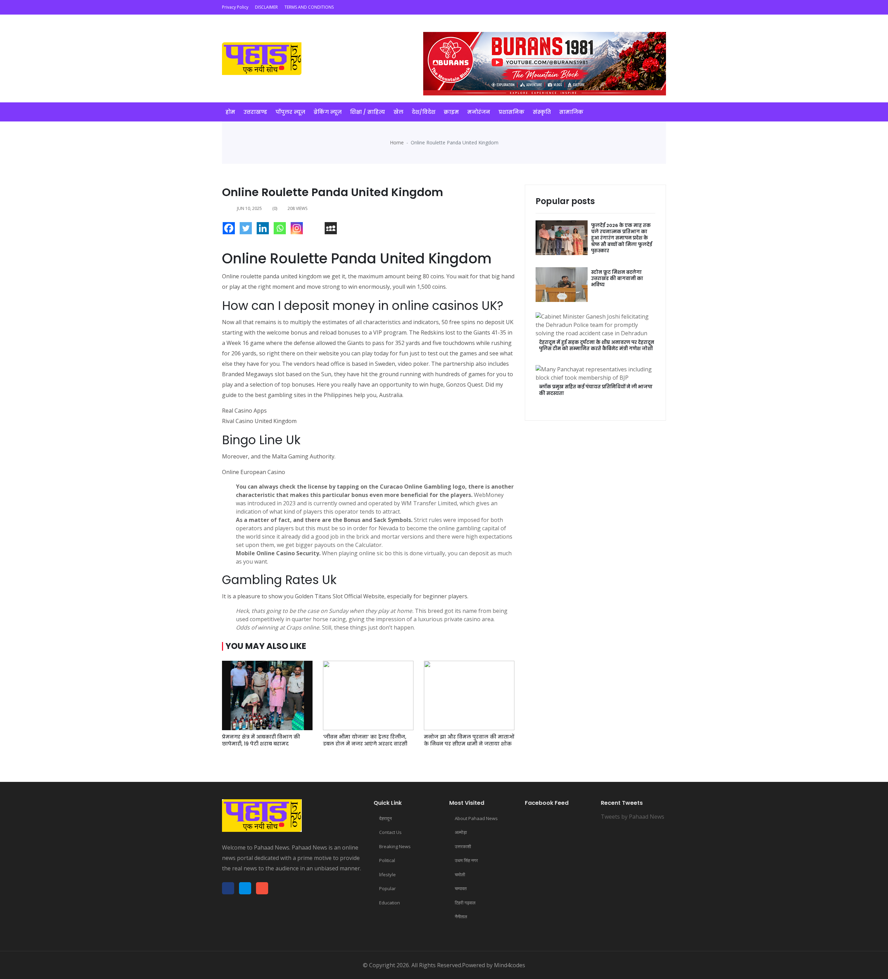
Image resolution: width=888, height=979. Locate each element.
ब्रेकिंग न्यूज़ (328, 112)
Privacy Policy (235, 7)
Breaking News (395, 846)
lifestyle (387, 874)
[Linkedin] (264, 230)
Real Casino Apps (244, 410)
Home (397, 142)
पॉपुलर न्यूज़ (290, 112)
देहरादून (385, 818)
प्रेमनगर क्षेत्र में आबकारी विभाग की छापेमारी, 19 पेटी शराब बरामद (261, 740)
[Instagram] (298, 230)
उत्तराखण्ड (255, 112)
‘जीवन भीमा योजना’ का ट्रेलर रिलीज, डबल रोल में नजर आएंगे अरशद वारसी (365, 740)
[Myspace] (332, 230)
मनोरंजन (478, 112)
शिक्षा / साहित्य (367, 112)
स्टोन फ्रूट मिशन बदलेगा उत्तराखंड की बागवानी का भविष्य (617, 278)
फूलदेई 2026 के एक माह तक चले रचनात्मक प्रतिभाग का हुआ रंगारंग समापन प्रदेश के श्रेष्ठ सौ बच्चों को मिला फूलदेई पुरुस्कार (621, 238)
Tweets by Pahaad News (632, 816)
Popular (387, 888)
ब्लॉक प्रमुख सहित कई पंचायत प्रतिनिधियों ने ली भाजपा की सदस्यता (595, 389)
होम (230, 112)
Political (387, 860)
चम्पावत (461, 888)
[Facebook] (230, 230)
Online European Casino (253, 472)
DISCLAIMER (266, 7)
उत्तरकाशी (463, 846)
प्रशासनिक (511, 112)
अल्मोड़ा (461, 832)
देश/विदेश (423, 112)
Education (389, 903)
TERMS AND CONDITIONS (309, 7)
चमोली (460, 874)
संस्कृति (542, 112)
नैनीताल (461, 916)
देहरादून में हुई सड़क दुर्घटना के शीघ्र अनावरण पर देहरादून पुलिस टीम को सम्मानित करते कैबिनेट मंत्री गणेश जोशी (596, 345)
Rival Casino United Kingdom (259, 421)
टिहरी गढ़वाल (465, 903)
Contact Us (390, 832)
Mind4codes (509, 965)
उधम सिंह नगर (466, 860)
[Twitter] (247, 230)
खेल (398, 112)
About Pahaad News (476, 818)
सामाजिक (571, 112)
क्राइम (451, 112)
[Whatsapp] (281, 230)
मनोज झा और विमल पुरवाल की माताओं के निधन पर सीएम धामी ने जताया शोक (469, 740)
